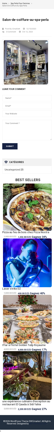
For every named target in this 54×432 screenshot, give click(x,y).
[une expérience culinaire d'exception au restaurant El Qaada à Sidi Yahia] (27, 375)
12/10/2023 (31, 29)
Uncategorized (12, 169)
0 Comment (11, 32)
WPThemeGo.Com (38, 423)
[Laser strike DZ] (27, 262)
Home (4, 3)
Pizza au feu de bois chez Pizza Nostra (25, 232)
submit (10, 146)
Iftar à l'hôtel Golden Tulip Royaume (24, 345)
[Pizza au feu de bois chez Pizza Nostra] (27, 207)
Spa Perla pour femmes (20, 3)
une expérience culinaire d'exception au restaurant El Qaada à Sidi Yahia (26, 403)
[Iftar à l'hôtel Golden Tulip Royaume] (27, 319)
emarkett (16, 29)
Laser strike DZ (11, 288)
